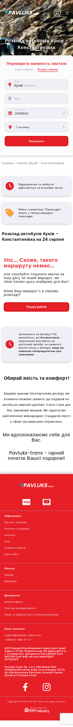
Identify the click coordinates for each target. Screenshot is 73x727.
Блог (7, 541)
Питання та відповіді (16, 528)
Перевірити (36, 141)
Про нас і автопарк (15, 522)
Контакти (9, 535)
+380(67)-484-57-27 (18, 639)
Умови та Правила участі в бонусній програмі (31, 614)
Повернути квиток (15, 547)
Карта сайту (11, 554)
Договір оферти (13, 601)
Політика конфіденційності (20, 608)
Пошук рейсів (36, 306)
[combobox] (39, 84)
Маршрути (10, 581)
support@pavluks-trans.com (22, 635)
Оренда (9, 574)
